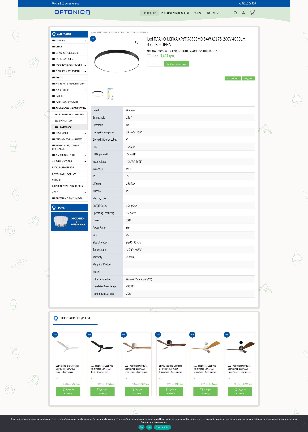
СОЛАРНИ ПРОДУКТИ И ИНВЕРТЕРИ (67, 186)
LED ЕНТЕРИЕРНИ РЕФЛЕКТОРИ (66, 71)
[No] (304, 423)
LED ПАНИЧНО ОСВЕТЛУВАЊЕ (65, 102)
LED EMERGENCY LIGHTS (62, 58)
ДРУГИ (55, 192)
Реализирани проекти (175, 13)
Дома (93, 32)
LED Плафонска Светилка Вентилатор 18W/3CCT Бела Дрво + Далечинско (136, 368)
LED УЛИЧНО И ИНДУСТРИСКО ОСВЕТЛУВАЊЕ (65, 147)
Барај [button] (235, 13)
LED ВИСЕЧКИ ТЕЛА (63, 120)
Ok (141, 427)
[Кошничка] (252, 13)
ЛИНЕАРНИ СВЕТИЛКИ (62, 161)
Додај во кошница (178, 64)
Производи (149, 13)
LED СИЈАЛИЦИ (58, 40)
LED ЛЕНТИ (57, 77)
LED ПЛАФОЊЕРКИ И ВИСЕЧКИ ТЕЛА (68, 108)
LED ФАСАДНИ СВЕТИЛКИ (63, 155)
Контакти (212, 13)
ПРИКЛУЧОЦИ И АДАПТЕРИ (64, 173)
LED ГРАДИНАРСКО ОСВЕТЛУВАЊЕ (67, 65)
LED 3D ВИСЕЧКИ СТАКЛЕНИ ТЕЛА (69, 114)
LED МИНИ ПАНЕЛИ (60, 89)
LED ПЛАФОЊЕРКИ (63, 126)
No (149, 427)
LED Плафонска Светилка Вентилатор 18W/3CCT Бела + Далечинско (67, 368)
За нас (197, 13)
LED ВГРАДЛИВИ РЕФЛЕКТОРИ (65, 52)
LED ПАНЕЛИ (57, 95)
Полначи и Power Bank (63, 167)
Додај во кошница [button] (69, 391)
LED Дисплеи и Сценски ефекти (67, 198)
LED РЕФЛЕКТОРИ (60, 133)
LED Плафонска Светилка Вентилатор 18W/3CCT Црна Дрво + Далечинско (170, 368)
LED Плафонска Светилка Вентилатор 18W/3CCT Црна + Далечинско (101, 368)
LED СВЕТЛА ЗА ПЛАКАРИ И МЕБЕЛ (67, 139)
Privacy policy (162, 427)
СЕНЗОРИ (56, 179)
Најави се (244, 13)
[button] (136, 42)
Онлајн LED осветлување (65, 3)
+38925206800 (247, 3)
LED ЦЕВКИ (57, 46)
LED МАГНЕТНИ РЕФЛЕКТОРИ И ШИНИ (68, 83)
